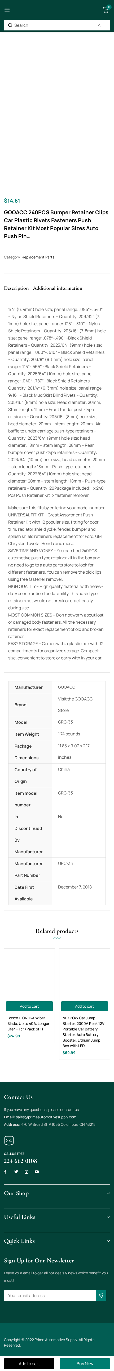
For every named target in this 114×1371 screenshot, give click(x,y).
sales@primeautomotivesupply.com (46, 1116)
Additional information (57, 288)
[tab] (18, 292)
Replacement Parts (38, 257)
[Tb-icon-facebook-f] (6, 1172)
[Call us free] (9, 1141)
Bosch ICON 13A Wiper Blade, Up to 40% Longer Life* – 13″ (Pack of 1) (28, 1023)
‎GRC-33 (65, 722)
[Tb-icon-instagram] (26, 1172)
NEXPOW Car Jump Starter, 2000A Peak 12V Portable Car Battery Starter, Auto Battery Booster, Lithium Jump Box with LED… (83, 1031)
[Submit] (101, 1295)
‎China (64, 769)
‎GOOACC (66, 687)
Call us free (14, 1153)
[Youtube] (37, 1172)
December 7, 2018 (75, 887)
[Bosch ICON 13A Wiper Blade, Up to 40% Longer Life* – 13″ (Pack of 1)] (29, 973)
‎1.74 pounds (69, 734)
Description (16, 288)
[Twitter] (16, 1172)
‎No (60, 816)
